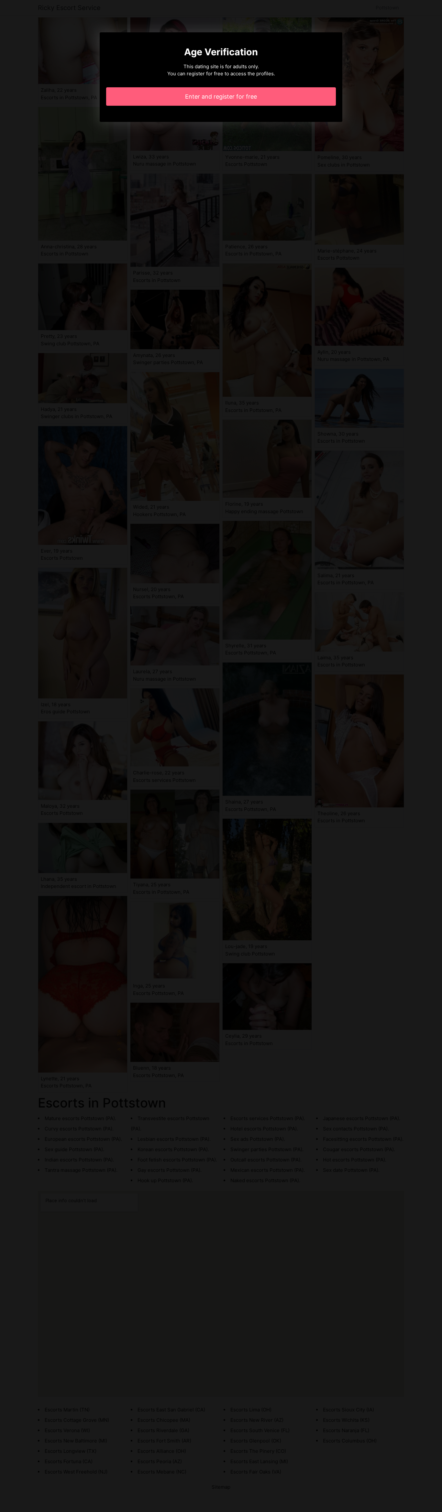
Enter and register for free (221, 96)
